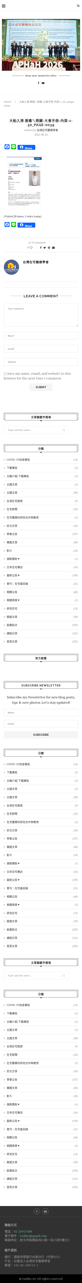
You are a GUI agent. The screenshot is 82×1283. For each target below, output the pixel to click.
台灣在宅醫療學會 (47, 130)
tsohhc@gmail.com (33, 1236)
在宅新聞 (42, 509)
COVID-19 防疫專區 (42, 459)
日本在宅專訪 (42, 567)
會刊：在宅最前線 (42, 583)
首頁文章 (42, 641)
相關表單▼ (42, 600)
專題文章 (42, 542)
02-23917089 (23, 1231)
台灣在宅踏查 (42, 501)
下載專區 (42, 468)
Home (7, 101)
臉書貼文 (42, 625)
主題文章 (42, 484)
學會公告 (42, 534)
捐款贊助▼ (42, 559)
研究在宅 (42, 608)
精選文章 (42, 617)
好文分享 (42, 526)
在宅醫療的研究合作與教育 (42, 517)
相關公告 (42, 592)
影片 (42, 550)
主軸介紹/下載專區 (42, 476)
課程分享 (42, 633)
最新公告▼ (42, 575)
